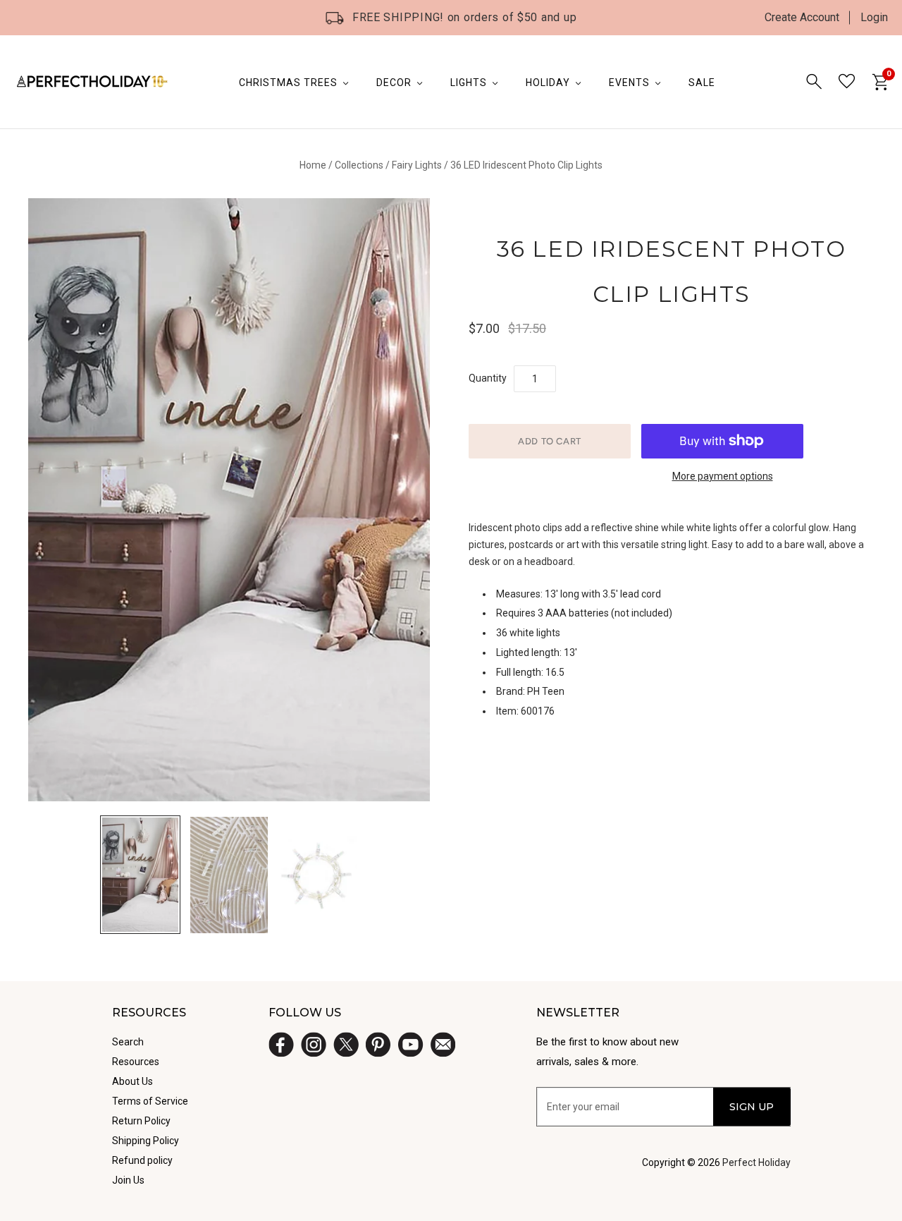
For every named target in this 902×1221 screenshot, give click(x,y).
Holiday (548, 82)
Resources (135, 1061)
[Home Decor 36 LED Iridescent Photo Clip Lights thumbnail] (229, 875)
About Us (132, 1081)
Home (312, 165)
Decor (394, 82)
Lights (468, 82)
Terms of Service (150, 1101)
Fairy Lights (417, 165)
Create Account (802, 17)
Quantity (488, 378)
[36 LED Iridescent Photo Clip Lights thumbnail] (140, 874)
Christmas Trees (288, 82)
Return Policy (141, 1120)
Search (128, 1041)
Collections (359, 165)
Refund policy (142, 1160)
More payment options (722, 476)
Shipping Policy (145, 1140)
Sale (701, 82)
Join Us (128, 1180)
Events (629, 82)
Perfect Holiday (756, 1162)
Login (874, 17)
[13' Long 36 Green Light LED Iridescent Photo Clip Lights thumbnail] (318, 875)
